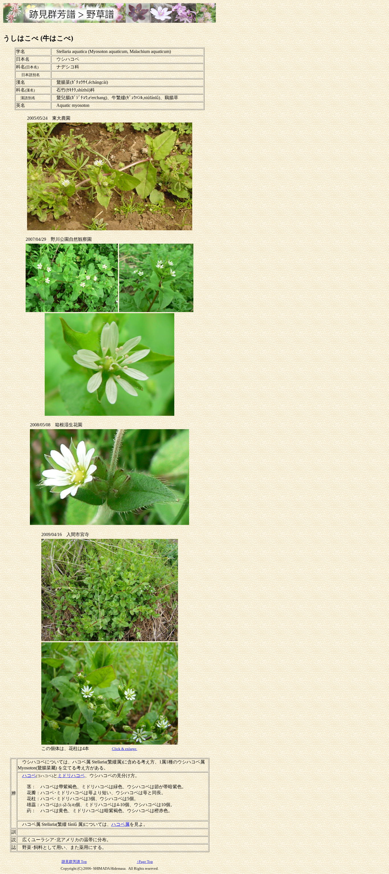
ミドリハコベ (71, 775)
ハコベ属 (120, 824)
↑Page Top (145, 861)
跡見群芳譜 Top (74, 861)
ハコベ (29, 775)
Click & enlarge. (124, 749)
